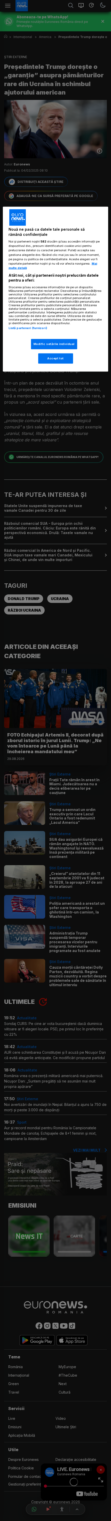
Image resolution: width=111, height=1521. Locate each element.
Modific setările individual (54, 344)
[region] (55, 289)
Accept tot (55, 358)
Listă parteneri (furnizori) (28, 328)
